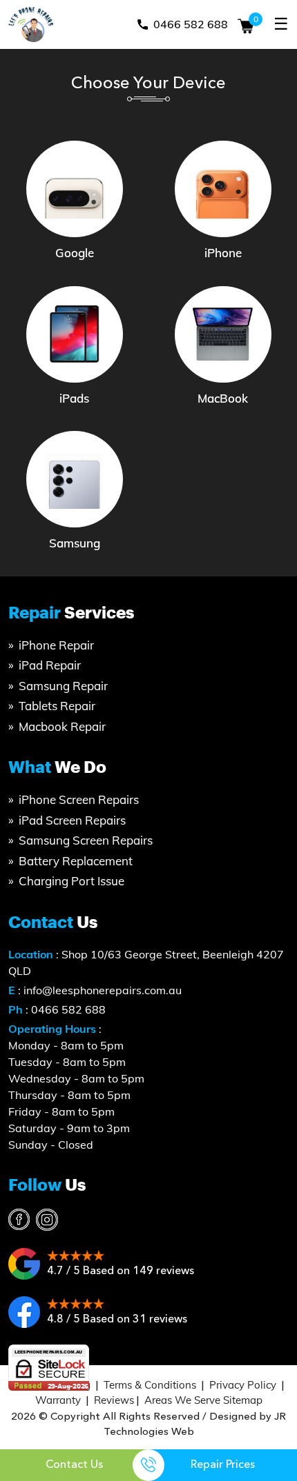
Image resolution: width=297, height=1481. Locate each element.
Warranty (58, 1400)
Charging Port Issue (71, 881)
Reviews (114, 1400)
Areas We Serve (182, 1400)
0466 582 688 (189, 24)
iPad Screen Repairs (72, 820)
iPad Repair (50, 665)
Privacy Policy (242, 1384)
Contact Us (74, 1464)
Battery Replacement (76, 861)
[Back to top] (279, 1421)
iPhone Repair (56, 645)
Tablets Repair (57, 705)
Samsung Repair (63, 685)
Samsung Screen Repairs (86, 840)
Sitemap (242, 1400)
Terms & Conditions (150, 1384)
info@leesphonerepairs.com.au (102, 990)
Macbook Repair (62, 726)
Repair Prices (223, 1464)
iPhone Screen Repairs (79, 799)
